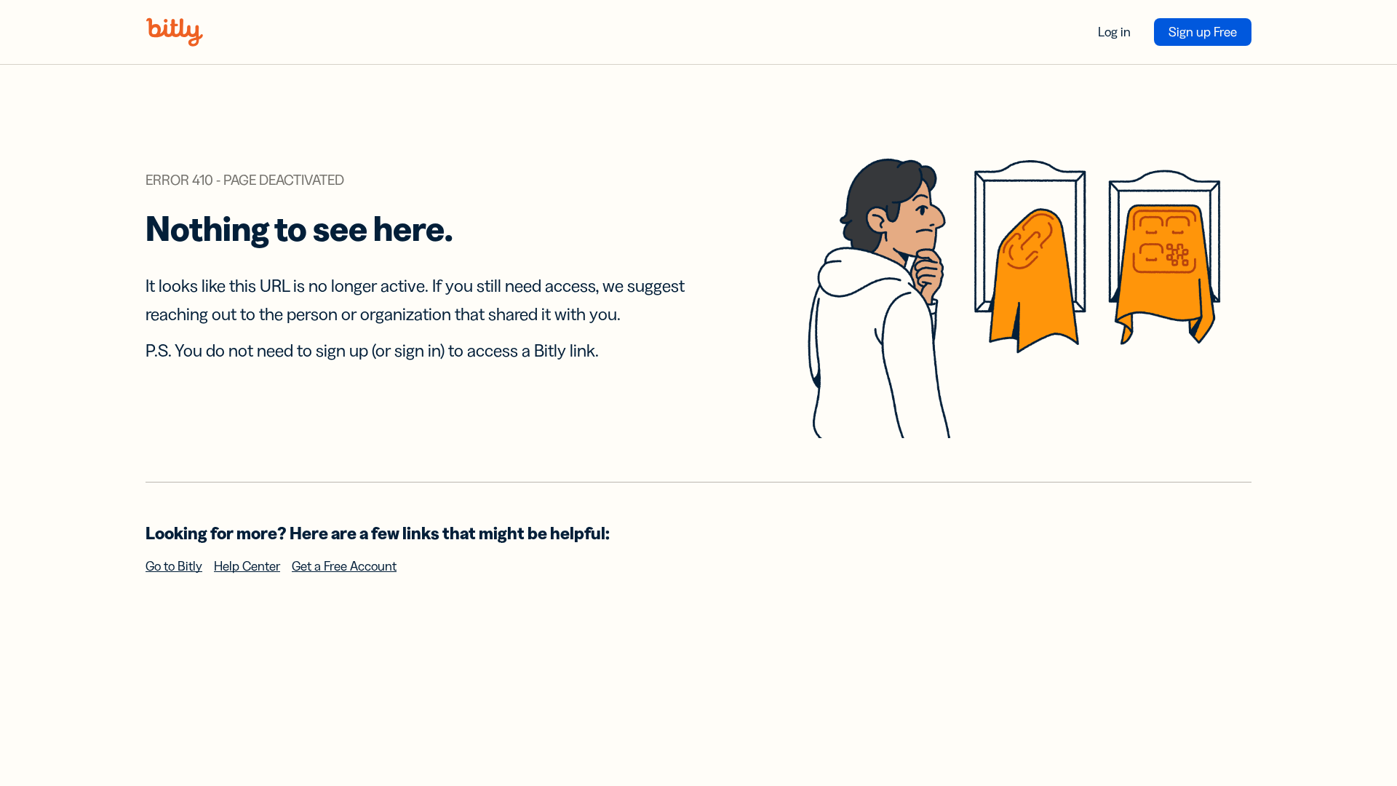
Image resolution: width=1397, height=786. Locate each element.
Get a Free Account (344, 566)
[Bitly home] (175, 32)
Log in (1114, 32)
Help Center (247, 566)
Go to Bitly (174, 566)
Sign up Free (1203, 32)
